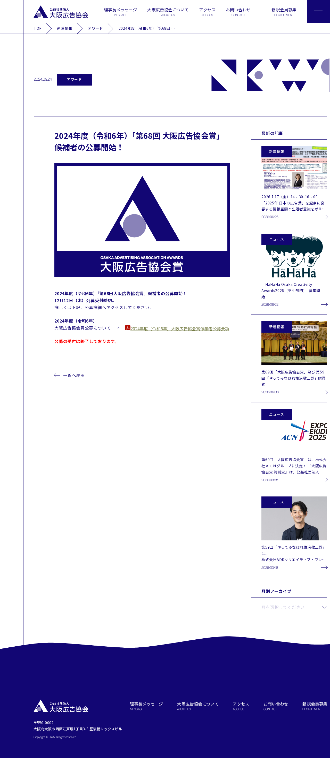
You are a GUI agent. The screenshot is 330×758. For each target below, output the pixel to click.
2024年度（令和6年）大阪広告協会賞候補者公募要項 (179, 328)
